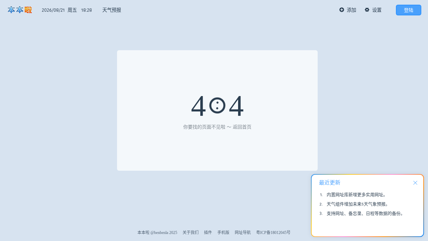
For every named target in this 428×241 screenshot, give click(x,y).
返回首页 (242, 127)
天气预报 (111, 10)
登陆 (408, 10)
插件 (208, 232)
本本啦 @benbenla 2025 (157, 232)
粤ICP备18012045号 (273, 232)
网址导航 (243, 232)
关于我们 (191, 232)
